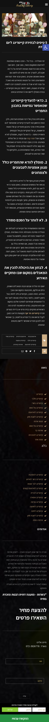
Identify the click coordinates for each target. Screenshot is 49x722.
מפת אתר (39, 439)
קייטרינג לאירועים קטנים (33, 488)
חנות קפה (31, 138)
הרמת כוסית (38, 520)
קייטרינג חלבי (32, 340)
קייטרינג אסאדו (36, 497)
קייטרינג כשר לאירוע (34, 479)
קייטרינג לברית (37, 492)
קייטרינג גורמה (37, 501)
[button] (45, 47)
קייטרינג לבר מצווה (35, 483)
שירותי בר (39, 430)
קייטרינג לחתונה (36, 506)
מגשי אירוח (38, 421)
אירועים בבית (32, 336)
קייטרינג (39, 394)
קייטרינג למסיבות (36, 474)
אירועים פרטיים (21, 336)
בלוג (44, 445)
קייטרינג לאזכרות (36, 434)
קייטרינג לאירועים (30, 344)
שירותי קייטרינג (18, 344)
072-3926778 (32, 646)
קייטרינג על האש (36, 407)
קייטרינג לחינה (37, 511)
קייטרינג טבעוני (20, 340)
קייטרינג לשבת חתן (35, 515)
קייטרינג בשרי (10, 336)
